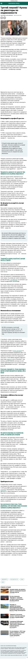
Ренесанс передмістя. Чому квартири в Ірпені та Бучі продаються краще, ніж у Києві (13, 370)
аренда (22, 579)
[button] (2, 18)
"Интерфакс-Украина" (9, 651)
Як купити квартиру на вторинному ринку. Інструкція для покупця (12, 433)
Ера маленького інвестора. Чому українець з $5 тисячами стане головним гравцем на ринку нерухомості (14, 505)
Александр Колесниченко (7, 15)
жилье (3, 582)
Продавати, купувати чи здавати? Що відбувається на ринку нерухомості (13, 172)
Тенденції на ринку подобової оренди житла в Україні (13, 259)
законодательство (14, 579)
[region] (14, 80)
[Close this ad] (27, 657)
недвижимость (5, 579)
